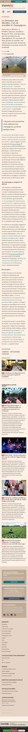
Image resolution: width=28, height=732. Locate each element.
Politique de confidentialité (8, 673)
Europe (3, 638)
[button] (3, 11)
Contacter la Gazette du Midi (9, 669)
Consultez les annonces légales (9, 682)
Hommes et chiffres (6, 631)
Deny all (15, 730)
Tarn (3, 660)
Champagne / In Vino (7, 635)
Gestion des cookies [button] (7, 675)
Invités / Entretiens (6, 633)
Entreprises (5, 17)
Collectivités (5, 626)
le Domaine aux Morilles (16, 254)
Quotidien (4, 646)
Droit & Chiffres (5, 649)
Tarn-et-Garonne (14, 351)
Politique (4, 644)
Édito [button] (8, 11)
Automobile (4, 642)
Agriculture (5, 354)
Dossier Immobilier (6, 651)
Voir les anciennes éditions (8, 705)
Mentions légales (6, 671)
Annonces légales (14, 598)
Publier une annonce (6, 684)
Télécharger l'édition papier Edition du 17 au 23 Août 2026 (9, 701)
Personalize (21, 730)
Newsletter (18, 1)
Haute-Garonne (5, 658)
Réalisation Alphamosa (7, 712)
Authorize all (8, 730)
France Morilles (16, 144)
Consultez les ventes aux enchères (10, 691)
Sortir (3, 640)
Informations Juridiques (7, 628)
